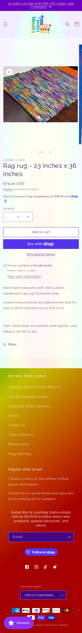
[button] (5, 24)
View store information (24, 276)
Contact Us (16, 425)
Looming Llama (33, 625)
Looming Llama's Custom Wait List (34, 387)
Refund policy (18, 444)
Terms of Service (20, 434)
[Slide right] (50, 152)
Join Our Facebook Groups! (28, 396)
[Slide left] (31, 152)
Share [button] (12, 344)
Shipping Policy (20, 454)
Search (13, 415)
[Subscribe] (68, 537)
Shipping (8, 189)
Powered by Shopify (56, 625)
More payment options (41, 254)
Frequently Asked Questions (29, 406)
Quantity (9, 208)
